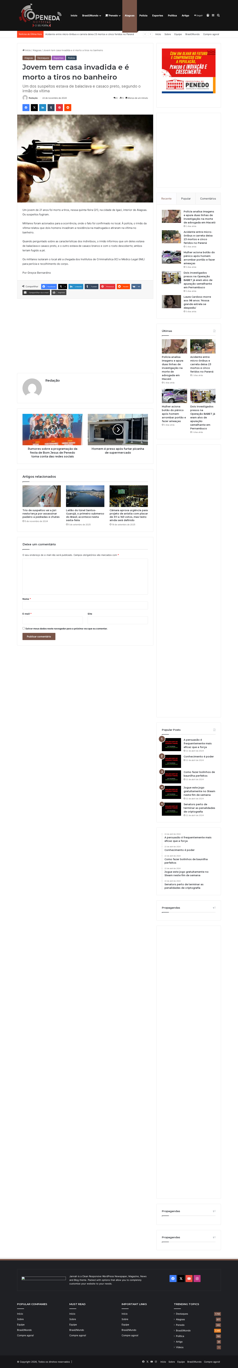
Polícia (143, 15)
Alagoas (130, 15)
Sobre (167, 34)
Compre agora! (211, 34)
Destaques (43, 58)
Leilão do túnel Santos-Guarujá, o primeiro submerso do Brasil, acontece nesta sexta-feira (85, 515)
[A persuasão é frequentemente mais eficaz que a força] (171, 744)
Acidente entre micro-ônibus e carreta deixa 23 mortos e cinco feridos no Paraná (201, 364)
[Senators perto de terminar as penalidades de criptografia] (171, 809)
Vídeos (179, 1347)
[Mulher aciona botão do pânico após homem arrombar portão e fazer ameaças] (171, 257)
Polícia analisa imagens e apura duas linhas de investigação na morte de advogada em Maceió (172, 368)
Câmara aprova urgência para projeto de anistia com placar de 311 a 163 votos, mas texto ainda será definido (129, 515)
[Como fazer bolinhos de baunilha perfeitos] (171, 776)
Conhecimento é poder (199, 756)
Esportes (157, 15)
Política (172, 15)
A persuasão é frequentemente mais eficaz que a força (198, 743)
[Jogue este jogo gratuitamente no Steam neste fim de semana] (171, 792)
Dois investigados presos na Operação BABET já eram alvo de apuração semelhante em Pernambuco (198, 280)
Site (90, 613)
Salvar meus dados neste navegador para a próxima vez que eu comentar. (66, 628)
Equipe (178, 34)
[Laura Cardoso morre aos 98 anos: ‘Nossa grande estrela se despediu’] (171, 301)
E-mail (27, 613)
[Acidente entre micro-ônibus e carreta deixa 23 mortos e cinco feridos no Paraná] (171, 236)
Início (74, 15)
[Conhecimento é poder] (171, 761)
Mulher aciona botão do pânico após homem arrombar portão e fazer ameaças (87, 34)
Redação (33, 98)
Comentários (208, 198)
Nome (26, 598)
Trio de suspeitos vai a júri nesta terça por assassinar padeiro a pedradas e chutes (41, 513)
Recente (166, 198)
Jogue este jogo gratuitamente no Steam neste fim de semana (199, 791)
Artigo (185, 15)
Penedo (113, 15)
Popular (186, 198)
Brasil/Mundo (90, 15)
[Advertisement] (85, 335)
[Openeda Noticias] (41, 15)
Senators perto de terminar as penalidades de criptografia (199, 808)
